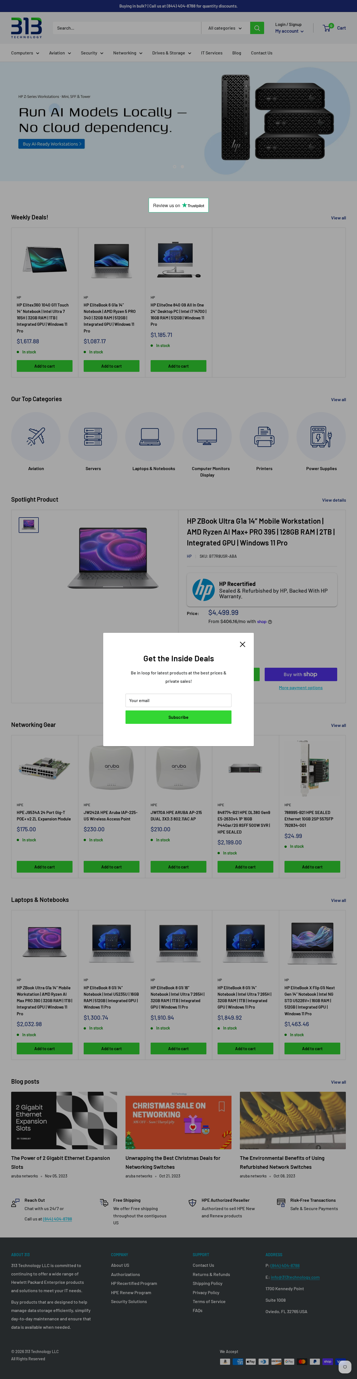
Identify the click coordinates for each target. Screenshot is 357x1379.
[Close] (242, 644)
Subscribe (178, 717)
